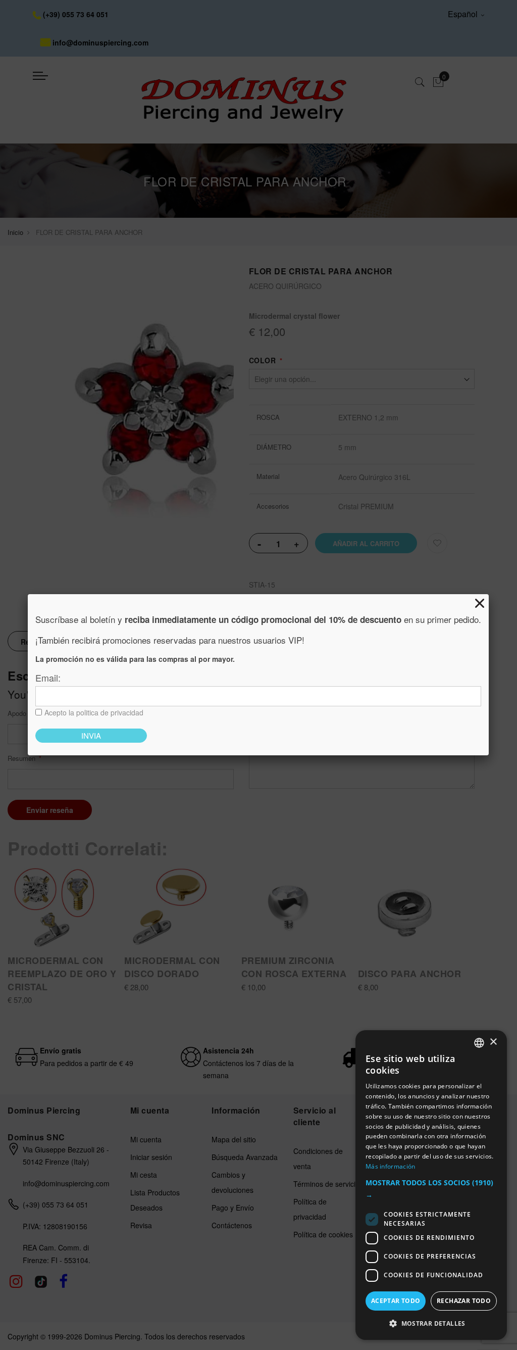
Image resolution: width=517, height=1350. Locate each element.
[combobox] (479, 1043)
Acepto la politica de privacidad (93, 712)
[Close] (480, 603)
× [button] (493, 1042)
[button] (431, 1189)
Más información (391, 1166)
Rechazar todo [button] (464, 1300)
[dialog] (431, 1185)
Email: (48, 677)
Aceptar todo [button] (396, 1300)
